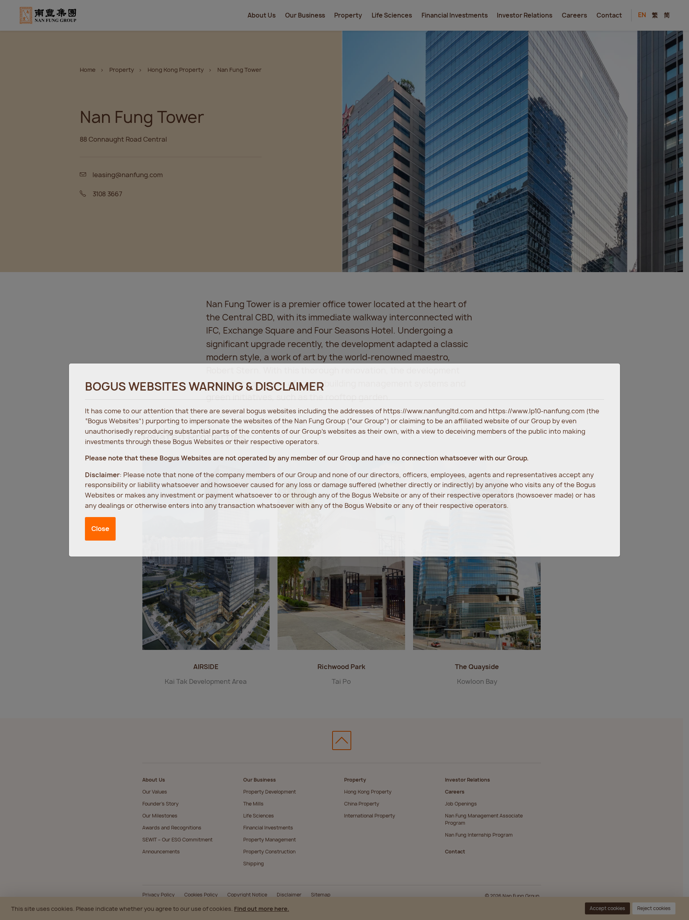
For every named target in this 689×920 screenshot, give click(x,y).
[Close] (606, 377)
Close (100, 528)
